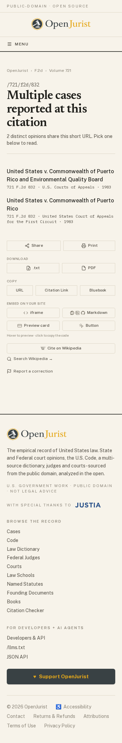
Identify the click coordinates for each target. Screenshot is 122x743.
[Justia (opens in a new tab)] (88, 505)
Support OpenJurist (61, 676)
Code (12, 540)
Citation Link (56, 290)
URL (19, 290)
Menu (22, 44)
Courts (14, 566)
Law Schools (21, 575)
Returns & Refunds (54, 716)
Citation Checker (25, 610)
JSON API (17, 657)
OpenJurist (17, 70)
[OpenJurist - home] (61, 24)
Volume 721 (60, 70)
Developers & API (26, 638)
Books (14, 601)
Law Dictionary (23, 549)
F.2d (39, 70)
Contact (16, 716)
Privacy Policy (59, 725)
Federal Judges (23, 557)
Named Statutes (25, 584)
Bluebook (97, 290)
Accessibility (73, 706)
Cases (13, 531)
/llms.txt (16, 647)
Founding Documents (30, 593)
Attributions (96, 716)
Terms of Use (21, 725)
